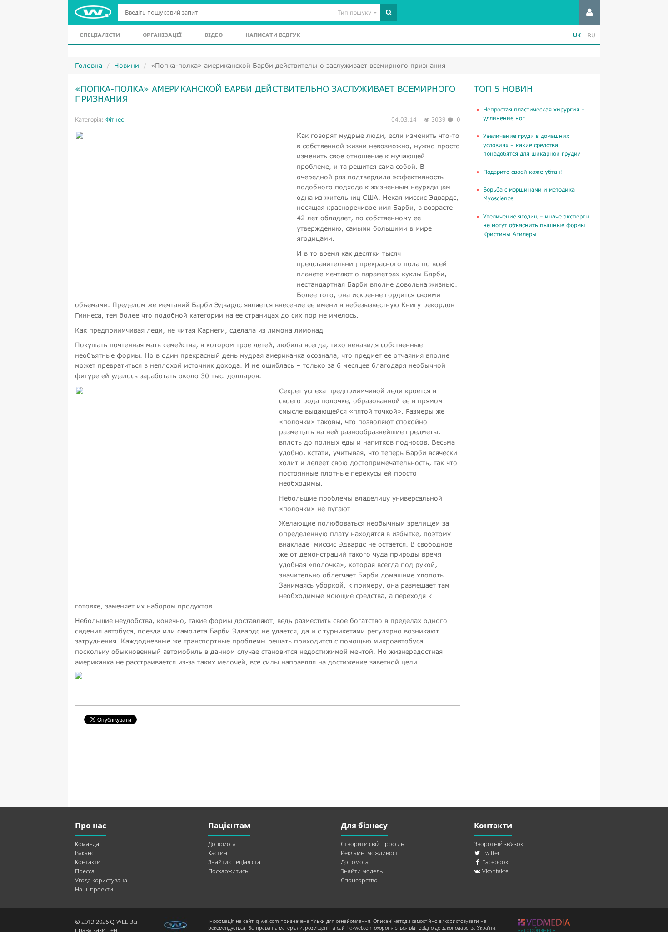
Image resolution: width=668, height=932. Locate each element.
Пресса (85, 871)
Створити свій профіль (372, 844)
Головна (88, 65)
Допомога (222, 844)
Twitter (490, 853)
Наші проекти (94, 889)
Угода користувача (101, 880)
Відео (213, 35)
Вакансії (86, 853)
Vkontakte (494, 871)
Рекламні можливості (370, 853)
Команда (87, 844)
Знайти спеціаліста (234, 862)
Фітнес (114, 119)
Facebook (494, 862)
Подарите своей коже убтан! (523, 171)
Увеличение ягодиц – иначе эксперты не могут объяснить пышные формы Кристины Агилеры (536, 225)
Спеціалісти (100, 35)
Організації (162, 35)
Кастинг (218, 853)
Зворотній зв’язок (498, 844)
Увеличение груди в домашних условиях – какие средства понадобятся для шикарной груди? (532, 144)
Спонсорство (359, 880)
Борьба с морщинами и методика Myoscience (529, 194)
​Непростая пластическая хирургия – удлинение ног (534, 114)
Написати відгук (272, 35)
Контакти (87, 862)
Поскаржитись (228, 871)
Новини (126, 65)
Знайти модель (362, 871)
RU (591, 35)
